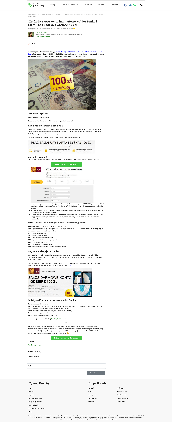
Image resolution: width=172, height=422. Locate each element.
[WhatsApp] (134, 5)
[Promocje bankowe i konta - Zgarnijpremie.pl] (37, 5)
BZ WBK (88, 204)
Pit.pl (89, 391)
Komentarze (46, 29)
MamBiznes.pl (92, 398)
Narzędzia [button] (101, 5)
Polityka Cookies (33, 405)
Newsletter (115, 5)
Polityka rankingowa (35, 398)
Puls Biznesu (121, 401)
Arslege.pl (120, 388)
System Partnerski (123, 398)
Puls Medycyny (122, 391)
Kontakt (31, 391)
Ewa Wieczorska (41, 32)
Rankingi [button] (52, 5)
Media (30, 412)
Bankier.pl (91, 388)
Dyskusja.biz (92, 395)
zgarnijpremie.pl (32, 14)
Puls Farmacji (121, 395)
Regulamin (31, 395)
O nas (30, 388)
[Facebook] (125, 5)
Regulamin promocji (34, 345)
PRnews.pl (91, 401)
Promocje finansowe (45, 14)
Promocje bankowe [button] (69, 5)
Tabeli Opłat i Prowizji (58, 319)
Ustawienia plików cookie (36, 408)
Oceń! (71, 29)
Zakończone (58, 14)
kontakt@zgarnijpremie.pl (43, 36)
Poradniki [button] (86, 5)
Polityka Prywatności (35, 401)
